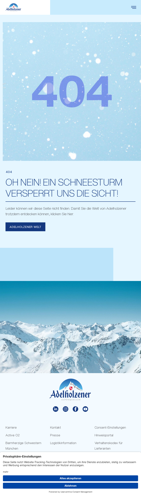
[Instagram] (65, 409)
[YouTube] (85, 409)
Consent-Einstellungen (110, 427)
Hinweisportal (104, 435)
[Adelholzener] (13, 7)
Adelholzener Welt (25, 227)
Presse (55, 435)
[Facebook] (75, 409)
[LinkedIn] (55, 409)
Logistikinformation (63, 443)
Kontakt (55, 427)
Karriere (11, 427)
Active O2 (13, 435)
